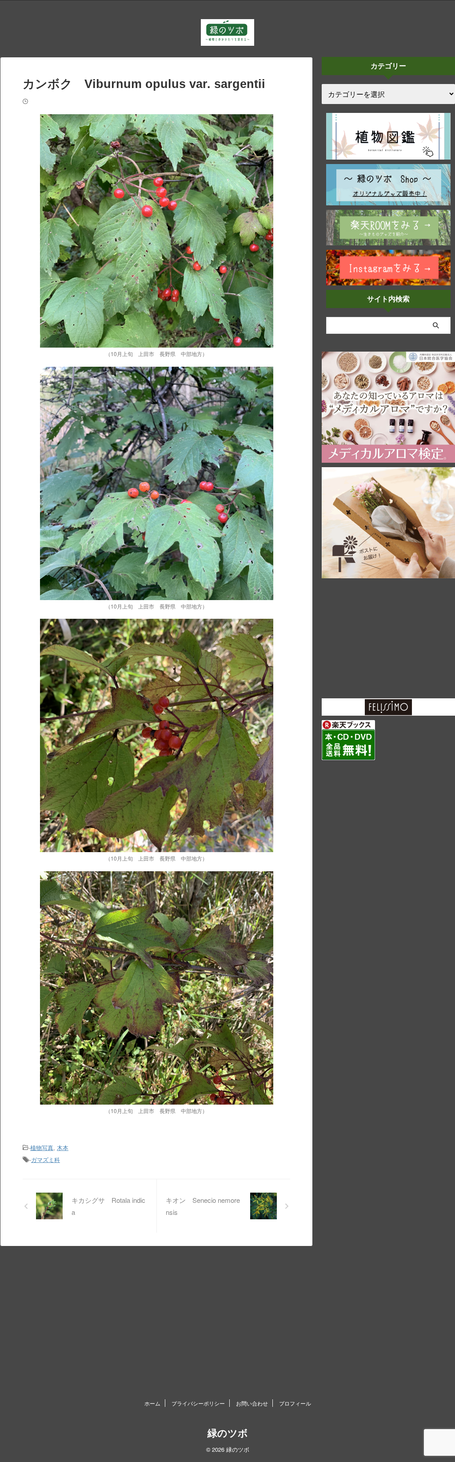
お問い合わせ (252, 1403)
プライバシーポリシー (198, 1403)
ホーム (152, 1403)
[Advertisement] (388, 638)
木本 (62, 1147)
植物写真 (41, 1147)
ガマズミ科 (45, 1159)
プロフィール (295, 1403)
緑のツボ (228, 1433)
